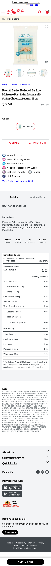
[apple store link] (12, 489)
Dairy (4, 85)
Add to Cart (25, 562)
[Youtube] (47, 473)
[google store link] (12, 496)
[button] (39, 12)
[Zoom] (46, 62)
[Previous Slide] (5, 72)
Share (15, 143)
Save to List (39, 143)
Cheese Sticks (26, 85)
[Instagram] (42, 473)
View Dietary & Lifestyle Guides (18, 181)
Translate (33, 5)
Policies (10, 543)
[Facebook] (38, 473)
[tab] (14, 197)
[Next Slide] (45, 72)
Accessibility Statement (25, 543)
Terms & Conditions (29, 545)
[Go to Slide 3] (31, 72)
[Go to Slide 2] (20, 72)
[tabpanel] (25, 285)
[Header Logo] (15, 12)
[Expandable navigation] (3, 12)
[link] (37, 143)
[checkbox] (46, 27)
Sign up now (10, 532)
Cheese (13, 85)
